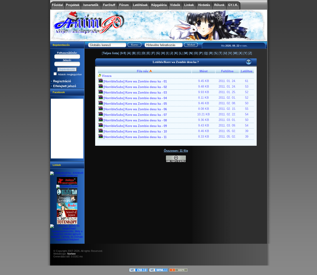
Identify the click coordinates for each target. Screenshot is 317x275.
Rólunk (219, 5)
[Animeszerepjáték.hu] (67, 183)
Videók (175, 5)
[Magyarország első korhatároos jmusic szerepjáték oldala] (67, 201)
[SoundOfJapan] (67, 216)
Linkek (189, 5)
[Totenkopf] (67, 223)
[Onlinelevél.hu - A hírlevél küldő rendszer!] (67, 175)
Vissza (106, 76)
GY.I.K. (233, 5)
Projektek (72, 5)
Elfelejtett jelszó (64, 86)
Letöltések (140, 5)
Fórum (124, 5)
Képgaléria (159, 5)
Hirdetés (204, 5)
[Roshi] (67, 209)
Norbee (71, 253)
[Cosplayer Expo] (67, 186)
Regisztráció (62, 81)
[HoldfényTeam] (67, 194)
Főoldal (57, 5)
